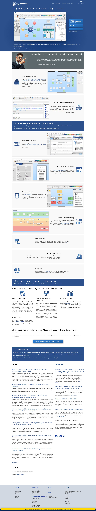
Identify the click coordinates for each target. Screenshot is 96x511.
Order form (51, 490)
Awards (17, 492)
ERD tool (41, 196)
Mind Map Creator (30, 128)
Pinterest (67, 500)
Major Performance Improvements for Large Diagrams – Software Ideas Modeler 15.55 (30, 370)
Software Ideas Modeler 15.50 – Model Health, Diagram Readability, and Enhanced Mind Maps (29, 396)
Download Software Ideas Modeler (48, 341)
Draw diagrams (20, 321)
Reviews (59, 364)
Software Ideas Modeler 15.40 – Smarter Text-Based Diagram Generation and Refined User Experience (31, 410)
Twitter (66, 498)
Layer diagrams (42, 79)
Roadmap (43, 283)
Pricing (16, 497)
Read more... (41, 62)
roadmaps (48, 271)
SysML (38, 283)
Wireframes (29, 283)
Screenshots (18, 491)
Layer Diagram (50, 283)
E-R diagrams (27, 194)
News (53, 3)
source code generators (58, 110)
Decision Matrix (59, 283)
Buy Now (72, 25)
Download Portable (36, 491)
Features (17, 496)
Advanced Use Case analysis (32, 144)
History (16, 493)
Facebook (67, 497)
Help (72, 3)
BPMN (70, 221)
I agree (71, 509)
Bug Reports (67, 493)
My (75, 3)
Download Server (35, 492)
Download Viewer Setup (37, 493)
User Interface (56, 170)
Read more (66, 509)
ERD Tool (43, 126)
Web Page (63, 170)
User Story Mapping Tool (53, 128)
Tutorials (50, 496)
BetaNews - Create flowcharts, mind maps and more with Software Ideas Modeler (68, 387)
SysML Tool (30, 126)
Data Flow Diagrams (35, 80)
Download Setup (35, 490)
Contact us (72, 28)
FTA (67, 242)
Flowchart (22, 283)
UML (15, 283)
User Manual (51, 495)
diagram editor (69, 303)
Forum (68, 3)
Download (58, 3)
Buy (78, 3)
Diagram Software (50, 126)
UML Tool (24, 126)
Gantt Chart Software (41, 128)
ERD (18, 283)
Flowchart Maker (68, 126)
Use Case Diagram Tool (19, 128)
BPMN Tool (37, 126)
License (17, 495)
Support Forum (20, 474)
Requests (64, 3)
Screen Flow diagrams (68, 173)
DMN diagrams (65, 223)
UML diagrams (32, 79)
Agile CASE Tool (17, 126)
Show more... (15, 462)
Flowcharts (24, 80)
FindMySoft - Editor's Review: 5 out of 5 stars (69, 409)
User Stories (43, 144)
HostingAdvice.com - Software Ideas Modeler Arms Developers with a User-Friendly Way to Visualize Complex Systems (69, 371)
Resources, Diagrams (53, 497)
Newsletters (67, 503)
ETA (36, 244)
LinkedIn (67, 501)
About (82, 3)
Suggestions (67, 495)
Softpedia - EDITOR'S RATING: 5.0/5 (66, 399)
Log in (81, 1)
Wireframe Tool (59, 126)
